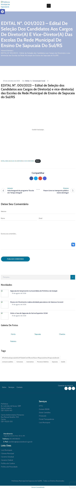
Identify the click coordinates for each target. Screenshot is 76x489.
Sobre (4, 387)
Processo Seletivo (43, 362)
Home (3, 50)
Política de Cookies (8, 463)
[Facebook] (31, 178)
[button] (2, 11)
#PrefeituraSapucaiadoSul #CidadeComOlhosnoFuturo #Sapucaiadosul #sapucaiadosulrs (30, 358)
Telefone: (11, 439)
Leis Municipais (44, 422)
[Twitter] (36, 178)
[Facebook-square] (66, 388)
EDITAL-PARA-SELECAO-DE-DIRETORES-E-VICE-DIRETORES (17, 161)
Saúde (63, 362)
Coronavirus (30, 362)
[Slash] (38, 189)
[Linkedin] (45, 178)
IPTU (41, 406)
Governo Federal (7, 460)
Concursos (19, 362)
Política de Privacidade (9, 467)
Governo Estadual (7, 457)
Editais (9, 50)
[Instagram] (69, 388)
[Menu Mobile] (49, 6)
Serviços (11, 387)
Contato (19, 387)
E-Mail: (17, 442)
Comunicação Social (39, 81)
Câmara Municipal (7, 453)
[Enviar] (72, 277)
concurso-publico (7, 362)
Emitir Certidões (45, 412)
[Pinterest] (40, 178)
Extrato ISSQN (44, 409)
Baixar (38, 161)
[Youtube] (73, 388)
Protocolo (42, 416)
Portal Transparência (46, 419)
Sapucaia (55, 362)
